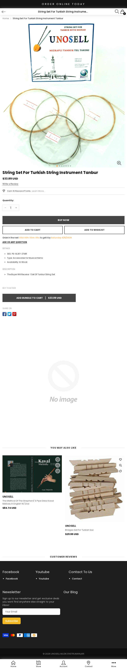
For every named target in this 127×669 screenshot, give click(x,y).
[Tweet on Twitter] (9, 314)
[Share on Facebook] (4, 314)
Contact (77, 578)
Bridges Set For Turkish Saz (79, 530)
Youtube (44, 578)
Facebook (12, 578)
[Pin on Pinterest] (14, 314)
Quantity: (8, 200)
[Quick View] (57, 465)
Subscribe (11, 621)
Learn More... (38, 191)
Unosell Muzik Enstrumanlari (67, 653)
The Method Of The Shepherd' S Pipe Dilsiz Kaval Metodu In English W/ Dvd (28, 502)
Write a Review (10, 183)
